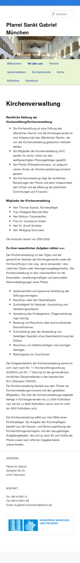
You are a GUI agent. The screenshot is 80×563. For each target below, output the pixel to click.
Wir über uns (35, 63)
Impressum (31, 80)
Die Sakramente (41, 72)
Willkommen (14, 63)
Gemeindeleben (16, 72)
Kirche (60, 72)
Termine (53, 63)
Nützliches (13, 80)
